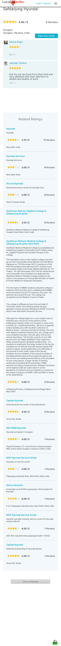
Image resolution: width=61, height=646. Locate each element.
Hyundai (10, 128)
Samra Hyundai (14, 485)
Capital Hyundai (14, 400)
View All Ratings (30, 581)
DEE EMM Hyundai (16, 428)
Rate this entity (46, 35)
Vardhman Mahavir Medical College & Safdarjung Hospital (26, 212)
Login (38, 3)
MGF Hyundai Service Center (21, 457)
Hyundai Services (15, 156)
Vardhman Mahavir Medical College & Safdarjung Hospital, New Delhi (26, 242)
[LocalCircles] (13, 3)
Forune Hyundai (14, 183)
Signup (47, 3)
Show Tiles (56, 3)
